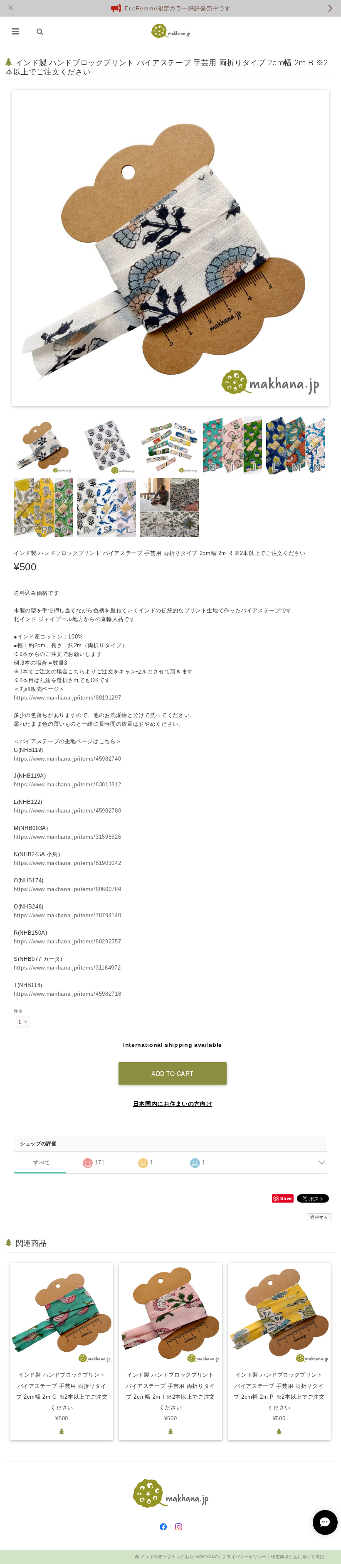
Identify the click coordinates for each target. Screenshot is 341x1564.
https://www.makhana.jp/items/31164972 (67, 968)
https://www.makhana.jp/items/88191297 (67, 698)
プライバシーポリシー (244, 1556)
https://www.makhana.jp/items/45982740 (67, 759)
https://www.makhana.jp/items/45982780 (67, 811)
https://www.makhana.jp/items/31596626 (67, 837)
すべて (41, 1162)
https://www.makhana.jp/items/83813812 (67, 784)
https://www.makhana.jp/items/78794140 (67, 915)
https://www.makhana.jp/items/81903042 (67, 863)
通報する (319, 1217)
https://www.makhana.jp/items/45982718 (67, 994)
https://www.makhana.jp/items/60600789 (67, 889)
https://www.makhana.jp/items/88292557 (67, 941)
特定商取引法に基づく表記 (297, 1556)
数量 (18, 1011)
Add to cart (172, 1073)
